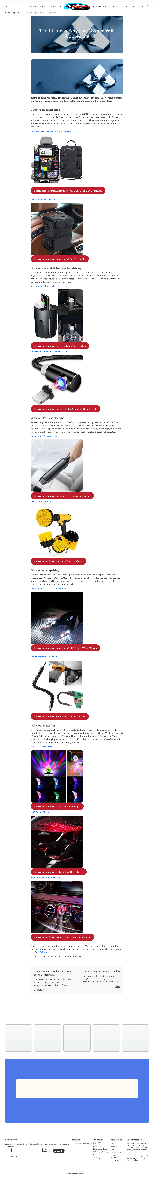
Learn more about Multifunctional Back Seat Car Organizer (68, 190)
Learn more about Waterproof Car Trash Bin (59, 259)
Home (7, 13)
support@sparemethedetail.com (84, 1143)
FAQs (95, 1146)
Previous (39, 989)
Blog (13, 13)
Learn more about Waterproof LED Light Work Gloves (65, 648)
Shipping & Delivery (100, 1152)
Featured (113, 6)
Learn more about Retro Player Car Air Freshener (62, 937)
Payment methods (100, 1149)
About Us (114, 1146)
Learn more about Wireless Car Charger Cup (60, 345)
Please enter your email (47, 1150)
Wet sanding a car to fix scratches (101, 971)
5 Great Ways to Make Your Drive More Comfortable (52, 972)
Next (117, 986)
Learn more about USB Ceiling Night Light (58, 871)
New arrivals (99, 6)
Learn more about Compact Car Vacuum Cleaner (62, 495)
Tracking (96, 1158)
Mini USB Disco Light (41, 746)
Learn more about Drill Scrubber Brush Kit (58, 561)
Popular (44, 6)
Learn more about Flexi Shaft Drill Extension (60, 716)
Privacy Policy (116, 1152)
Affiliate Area (127, 6)
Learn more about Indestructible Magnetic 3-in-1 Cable (65, 408)
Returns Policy (98, 1155)
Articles (19, 13)
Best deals (56, 6)
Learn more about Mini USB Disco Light (57, 806)
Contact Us (115, 1149)
